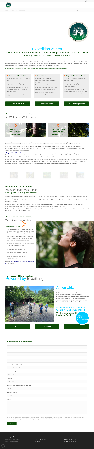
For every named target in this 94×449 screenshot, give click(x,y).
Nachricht (9, 399)
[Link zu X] (88, 1)
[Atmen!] (30, 175)
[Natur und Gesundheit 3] (47, 175)
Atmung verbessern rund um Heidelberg (15, 10)
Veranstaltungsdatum (12, 392)
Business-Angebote (11, 371)
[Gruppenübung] (80, 175)
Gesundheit (9, 378)
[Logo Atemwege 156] (8, 5)
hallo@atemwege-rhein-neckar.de (72, 443)
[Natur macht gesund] (13, 175)
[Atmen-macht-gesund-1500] (63, 175)
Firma (8, 351)
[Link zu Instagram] (85, 1)
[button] (3, 446)
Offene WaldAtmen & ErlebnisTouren (15, 364)
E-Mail (8, 358)
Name (8, 344)
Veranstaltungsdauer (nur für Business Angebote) (19, 385)
